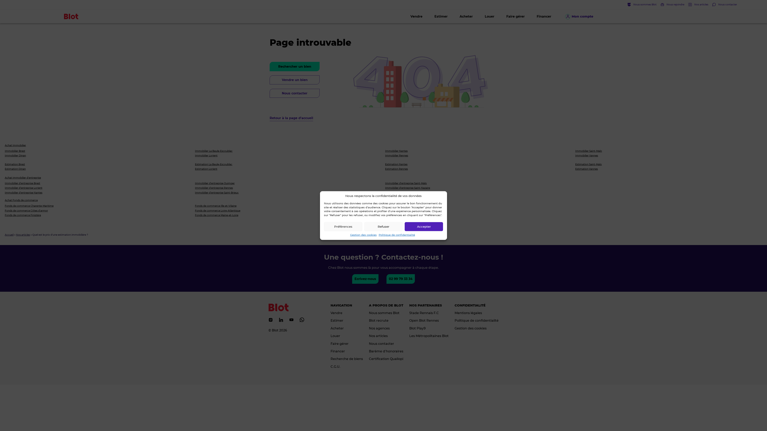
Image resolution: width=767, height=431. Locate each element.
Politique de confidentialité (397, 234)
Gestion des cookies (363, 234)
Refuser (383, 226)
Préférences (343, 226)
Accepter (424, 226)
